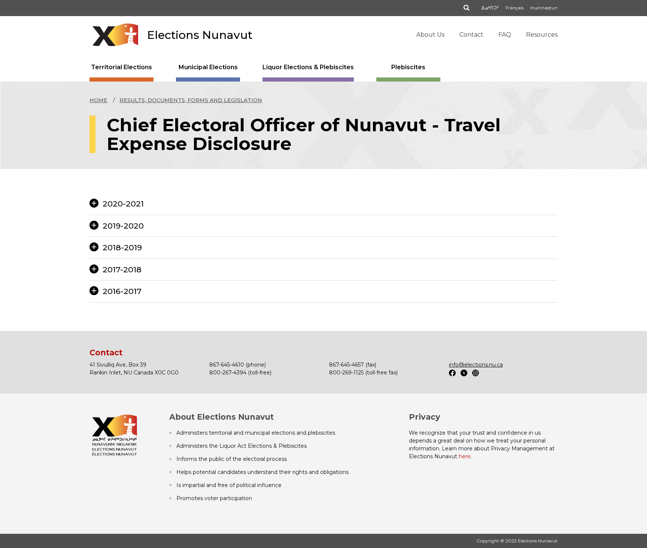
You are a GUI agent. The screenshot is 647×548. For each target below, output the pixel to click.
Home (98, 100)
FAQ (504, 34)
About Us (430, 34)
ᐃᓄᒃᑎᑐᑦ (490, 7)
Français (514, 7)
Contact (471, 34)
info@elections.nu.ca (476, 364)
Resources (542, 34)
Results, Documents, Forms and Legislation (190, 100)
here (465, 456)
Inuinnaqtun (544, 7)
